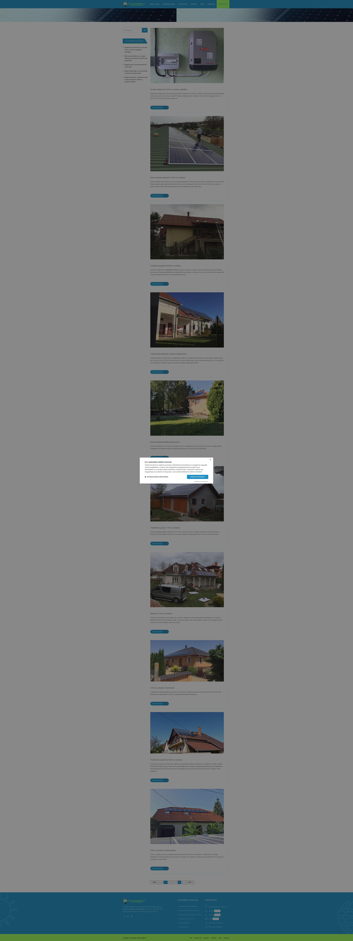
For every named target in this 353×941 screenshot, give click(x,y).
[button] (156, 477)
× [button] (210, 459)
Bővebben (199, 472)
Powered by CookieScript (201, 481)
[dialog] (176, 470)
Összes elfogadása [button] (197, 477)
